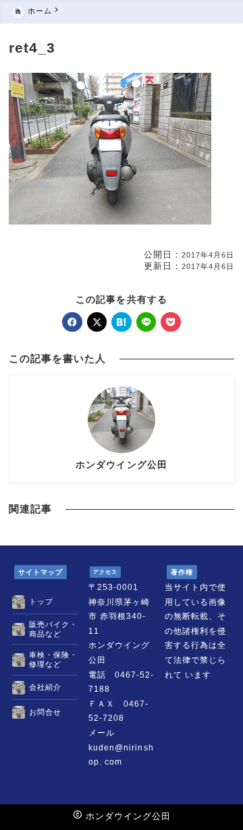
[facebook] (72, 322)
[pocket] (170, 322)
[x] (97, 322)
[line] (146, 322)
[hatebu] (121, 322)
